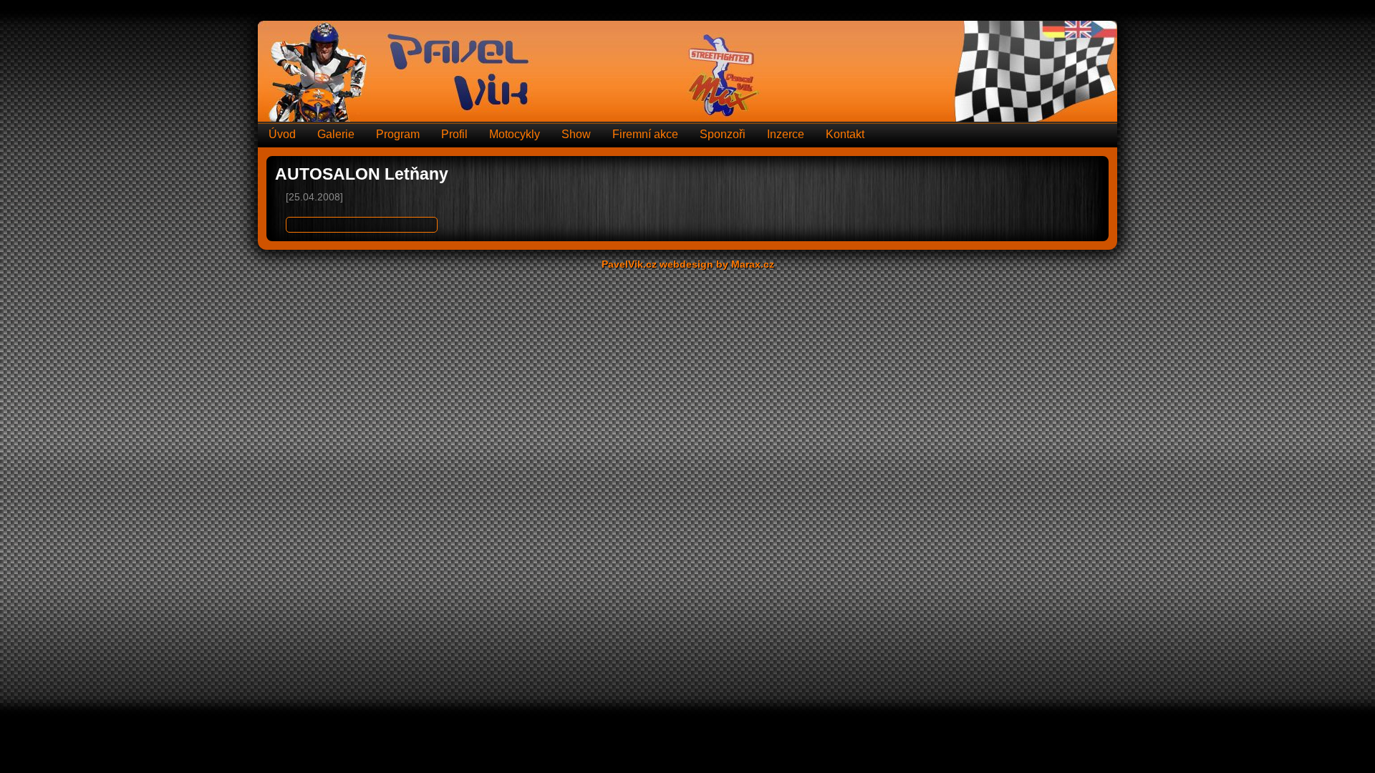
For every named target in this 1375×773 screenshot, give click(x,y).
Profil (454, 134)
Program (398, 134)
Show (576, 134)
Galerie (335, 134)
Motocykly (514, 134)
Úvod (282, 134)
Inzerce (785, 134)
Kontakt (845, 134)
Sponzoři (723, 134)
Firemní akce (645, 134)
